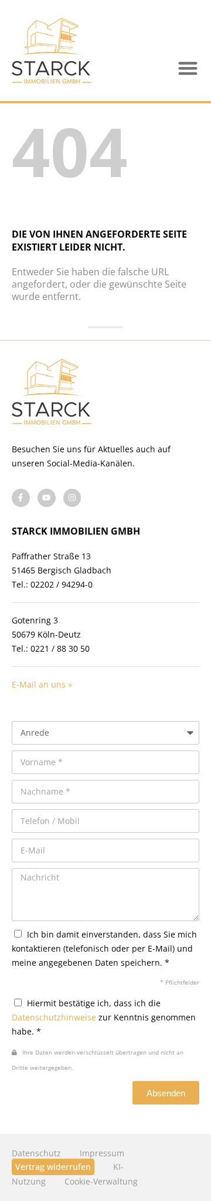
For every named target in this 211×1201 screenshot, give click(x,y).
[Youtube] (47, 498)
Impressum (102, 1153)
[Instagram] (72, 498)
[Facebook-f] (21, 498)
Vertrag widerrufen (53, 1166)
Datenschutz (36, 1153)
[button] (188, 68)
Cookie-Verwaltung (101, 1181)
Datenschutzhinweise (54, 1017)
